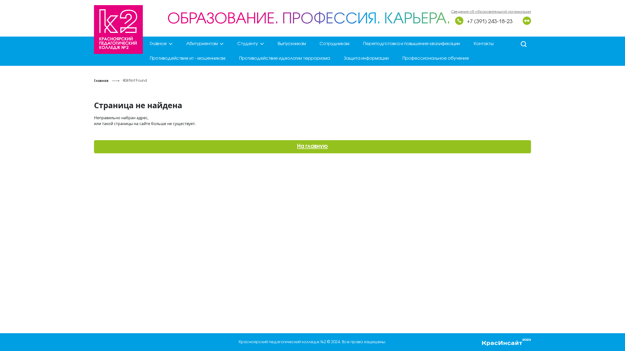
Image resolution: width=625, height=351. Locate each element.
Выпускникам (292, 44)
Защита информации (366, 58)
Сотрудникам (334, 44)
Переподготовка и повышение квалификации (411, 44)
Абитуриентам (202, 44)
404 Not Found (135, 80)
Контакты (484, 44)
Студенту (247, 44)
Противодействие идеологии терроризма (284, 58)
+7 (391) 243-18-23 (489, 21)
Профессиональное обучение (435, 58)
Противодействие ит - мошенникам (187, 58)
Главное (158, 44)
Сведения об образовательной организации (491, 12)
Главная (101, 81)
